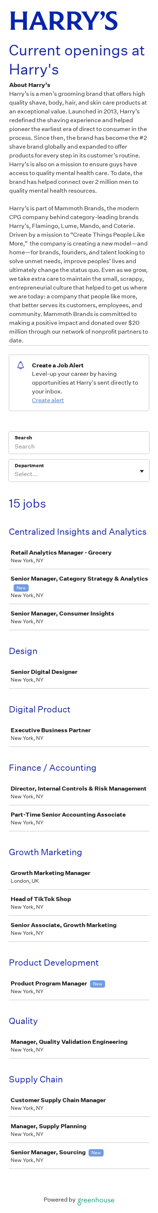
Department (29, 465)
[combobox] (15, 474)
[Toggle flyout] (141, 471)
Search (23, 438)
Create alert (48, 400)
